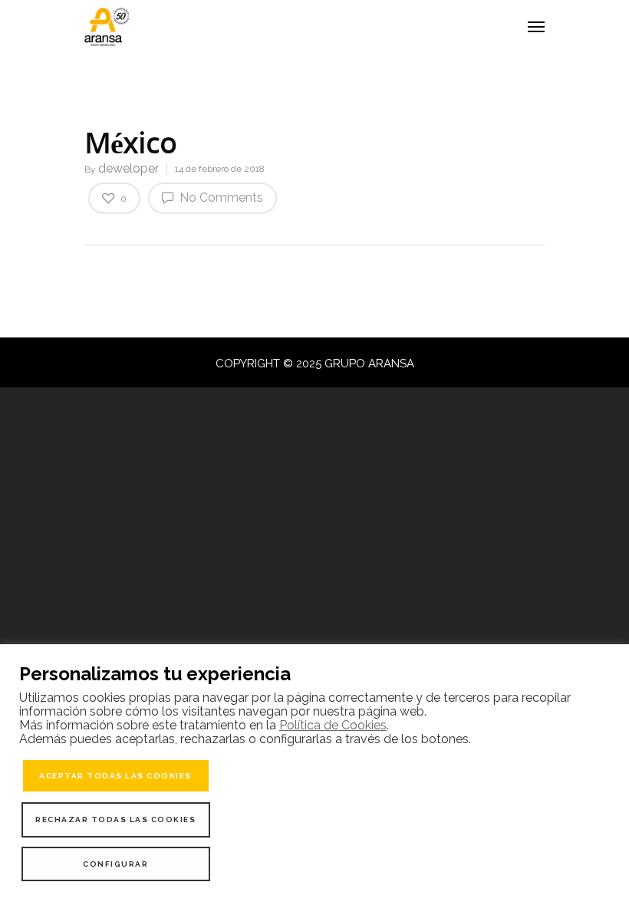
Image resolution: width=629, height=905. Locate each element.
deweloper (128, 168)
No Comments (219, 197)
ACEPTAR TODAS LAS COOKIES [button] (115, 776)
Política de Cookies (333, 725)
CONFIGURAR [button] (115, 864)
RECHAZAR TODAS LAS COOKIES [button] (115, 819)
